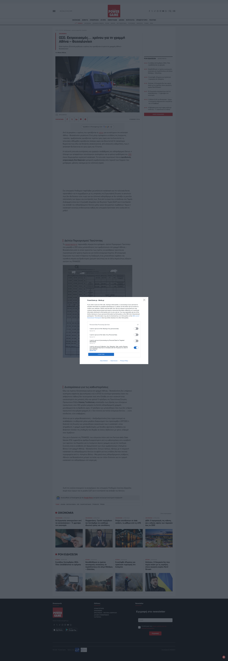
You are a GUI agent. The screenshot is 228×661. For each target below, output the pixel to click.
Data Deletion (104, 360)
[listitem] (114, 325)
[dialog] (114, 330)
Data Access (114, 360)
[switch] (136, 328)
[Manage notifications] (223, 657)
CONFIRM (101, 354)
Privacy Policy (124, 360)
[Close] (145, 300)
